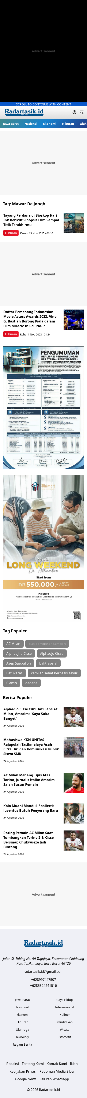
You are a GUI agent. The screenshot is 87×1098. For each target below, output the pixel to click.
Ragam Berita (22, 1044)
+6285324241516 (43, 985)
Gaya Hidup (64, 1000)
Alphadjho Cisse (19, 653)
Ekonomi (49, 124)
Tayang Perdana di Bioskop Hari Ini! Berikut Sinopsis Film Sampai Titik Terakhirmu (31, 220)
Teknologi (22, 1037)
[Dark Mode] (74, 112)
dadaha (31, 683)
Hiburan (68, 124)
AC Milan (13, 643)
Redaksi (12, 1063)
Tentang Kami (33, 1063)
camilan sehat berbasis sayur (54, 673)
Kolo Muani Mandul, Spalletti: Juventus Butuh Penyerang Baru (30, 808)
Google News (26, 1079)
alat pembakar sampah (47, 643)
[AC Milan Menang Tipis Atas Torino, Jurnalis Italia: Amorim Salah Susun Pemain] (74, 783)
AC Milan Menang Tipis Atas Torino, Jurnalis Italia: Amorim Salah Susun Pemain (29, 780)
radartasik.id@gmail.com (44, 971)
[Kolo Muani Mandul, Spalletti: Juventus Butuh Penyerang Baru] (74, 813)
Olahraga (22, 1029)
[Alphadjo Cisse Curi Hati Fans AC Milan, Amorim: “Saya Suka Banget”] (74, 717)
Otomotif (64, 1037)
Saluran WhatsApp (54, 1079)
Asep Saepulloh (18, 663)
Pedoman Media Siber (57, 1071)
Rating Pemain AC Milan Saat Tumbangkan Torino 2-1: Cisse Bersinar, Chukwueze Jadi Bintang (28, 839)
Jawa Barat (11, 124)
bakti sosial (48, 663)
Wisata (64, 1029)
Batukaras (14, 673)
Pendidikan (65, 1022)
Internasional (64, 1007)
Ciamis (11, 683)
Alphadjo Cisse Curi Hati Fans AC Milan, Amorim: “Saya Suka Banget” (30, 714)
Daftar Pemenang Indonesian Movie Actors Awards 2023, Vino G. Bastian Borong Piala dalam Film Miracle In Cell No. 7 (30, 318)
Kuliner (65, 1015)
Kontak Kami (57, 1063)
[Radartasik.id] (24, 113)
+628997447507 (43, 979)
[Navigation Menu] (82, 112)
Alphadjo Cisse (51, 653)
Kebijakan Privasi (23, 1071)
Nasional (30, 124)
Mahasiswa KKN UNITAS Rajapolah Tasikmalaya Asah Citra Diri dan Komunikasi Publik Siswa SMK (31, 746)
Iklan (74, 1063)
